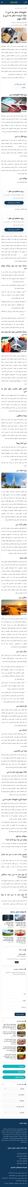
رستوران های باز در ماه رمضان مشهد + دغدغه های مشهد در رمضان (9, 1033)
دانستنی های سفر (18, 8)
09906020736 (5, 1178)
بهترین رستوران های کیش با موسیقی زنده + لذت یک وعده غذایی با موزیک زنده (9, 1048)
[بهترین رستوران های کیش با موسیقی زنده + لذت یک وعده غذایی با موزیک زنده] (21, 1049)
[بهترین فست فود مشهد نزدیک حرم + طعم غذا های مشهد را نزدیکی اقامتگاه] (21, 1057)
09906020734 (11, 1173)
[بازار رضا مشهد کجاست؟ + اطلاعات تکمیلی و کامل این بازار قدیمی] (21, 1042)
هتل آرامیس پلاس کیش (22, 1161)
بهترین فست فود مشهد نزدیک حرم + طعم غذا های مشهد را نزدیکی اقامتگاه (10, 1056)
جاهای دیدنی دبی (6, 460)
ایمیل (24, 1000)
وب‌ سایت (24, 1007)
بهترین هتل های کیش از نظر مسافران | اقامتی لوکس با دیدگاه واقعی (20, 924)
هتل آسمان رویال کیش (22, 1153)
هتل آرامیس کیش (23, 1158)
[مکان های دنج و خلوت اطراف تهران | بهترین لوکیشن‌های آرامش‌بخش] (7, 933)
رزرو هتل (15, 146)
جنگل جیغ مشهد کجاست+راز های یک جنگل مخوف (8, 924)
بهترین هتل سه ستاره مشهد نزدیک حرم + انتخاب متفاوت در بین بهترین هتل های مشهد (9, 1026)
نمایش (19, 87)
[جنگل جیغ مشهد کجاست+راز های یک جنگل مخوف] (7, 918)
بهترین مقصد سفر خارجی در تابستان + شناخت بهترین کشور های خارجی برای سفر (21, 940)
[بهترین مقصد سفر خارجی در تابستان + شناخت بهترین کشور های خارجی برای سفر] (20, 933)
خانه (24, 8)
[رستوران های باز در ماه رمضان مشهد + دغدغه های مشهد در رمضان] (21, 1034)
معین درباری (20, 255)
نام (25, 994)
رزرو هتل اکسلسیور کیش (22, 1156)
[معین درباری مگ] (14, 2)
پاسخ (17, 962)
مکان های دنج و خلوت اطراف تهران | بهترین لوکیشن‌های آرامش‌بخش (7, 939)
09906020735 (12, 1178)
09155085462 (12, 1175)
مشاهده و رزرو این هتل (14, 203)
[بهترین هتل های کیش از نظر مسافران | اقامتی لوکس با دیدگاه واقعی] (20, 918)
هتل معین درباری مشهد (22, 1163)
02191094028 (19, 1181)
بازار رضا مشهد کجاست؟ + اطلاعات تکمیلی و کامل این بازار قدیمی (10, 1041)
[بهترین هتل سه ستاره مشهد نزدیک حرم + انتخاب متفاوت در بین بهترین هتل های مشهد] (21, 1027)
